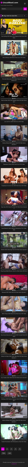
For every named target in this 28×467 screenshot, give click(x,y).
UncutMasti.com (10, 2)
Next (4, 453)
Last (9, 453)
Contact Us (14, 463)
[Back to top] (23, 462)
